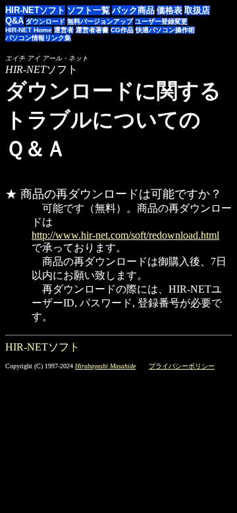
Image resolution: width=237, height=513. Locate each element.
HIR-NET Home (28, 30)
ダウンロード (45, 21)
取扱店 (197, 10)
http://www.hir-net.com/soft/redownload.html (125, 235)
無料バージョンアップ (100, 21)
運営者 (64, 30)
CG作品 (122, 30)
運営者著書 (92, 30)
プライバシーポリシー (182, 366)
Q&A (14, 21)
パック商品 (133, 10)
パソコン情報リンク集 (38, 37)
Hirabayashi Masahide (105, 366)
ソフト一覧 (88, 10)
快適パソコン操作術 (165, 30)
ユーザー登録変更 (161, 21)
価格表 (169, 10)
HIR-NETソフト (35, 10)
